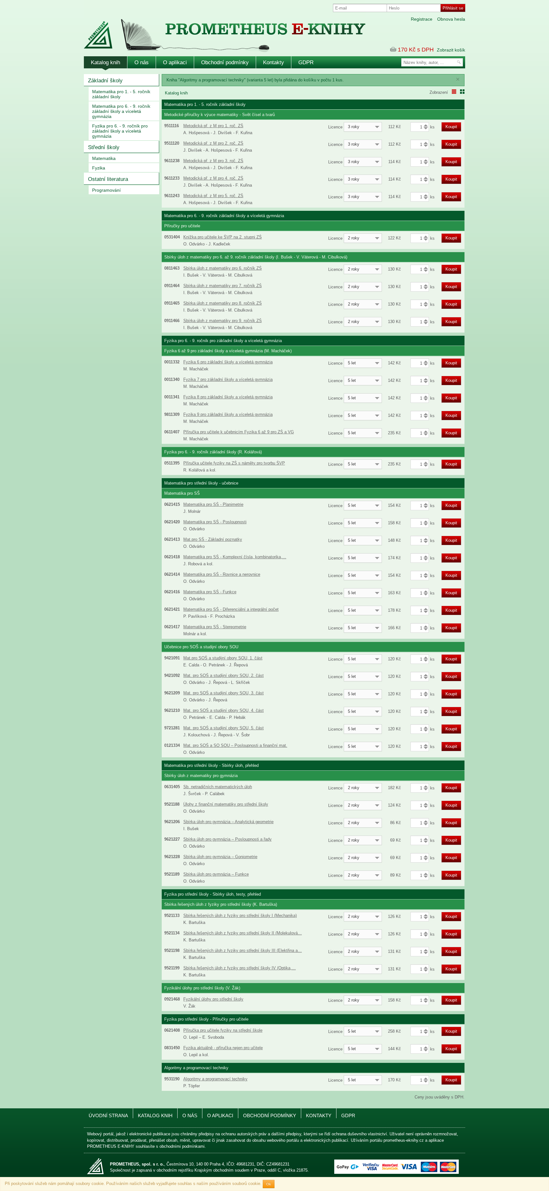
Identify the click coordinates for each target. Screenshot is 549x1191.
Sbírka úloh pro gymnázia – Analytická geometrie (228, 821)
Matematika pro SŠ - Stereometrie (214, 626)
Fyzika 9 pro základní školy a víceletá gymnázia (228, 414)
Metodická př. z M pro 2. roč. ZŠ (213, 143)
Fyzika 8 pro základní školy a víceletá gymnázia (228, 397)
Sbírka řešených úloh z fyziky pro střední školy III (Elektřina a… (242, 950)
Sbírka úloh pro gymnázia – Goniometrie (220, 856)
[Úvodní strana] (211, 31)
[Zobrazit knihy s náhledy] (462, 91)
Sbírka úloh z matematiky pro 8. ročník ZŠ (222, 303)
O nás (141, 62)
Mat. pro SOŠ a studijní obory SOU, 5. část (223, 728)
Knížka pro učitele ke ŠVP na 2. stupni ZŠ (222, 237)
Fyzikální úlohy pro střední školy (213, 999)
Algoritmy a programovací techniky (215, 1079)
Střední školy (103, 147)
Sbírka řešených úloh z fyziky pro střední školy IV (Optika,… (239, 968)
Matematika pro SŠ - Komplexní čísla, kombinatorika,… (234, 556)
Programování (106, 190)
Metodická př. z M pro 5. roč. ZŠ (213, 195)
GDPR (306, 62)
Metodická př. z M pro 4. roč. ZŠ (213, 178)
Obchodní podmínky (225, 62)
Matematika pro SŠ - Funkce (209, 591)
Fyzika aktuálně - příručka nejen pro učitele (223, 1047)
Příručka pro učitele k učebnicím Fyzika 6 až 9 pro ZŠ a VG (238, 432)
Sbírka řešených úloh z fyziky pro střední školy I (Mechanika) (240, 915)
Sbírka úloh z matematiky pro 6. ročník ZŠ (222, 268)
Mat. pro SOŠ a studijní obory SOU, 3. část (223, 693)
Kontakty (273, 62)
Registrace (421, 19)
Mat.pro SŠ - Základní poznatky (212, 539)
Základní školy (105, 81)
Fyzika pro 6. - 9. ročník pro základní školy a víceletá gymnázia (120, 131)
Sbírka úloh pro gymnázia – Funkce (216, 874)
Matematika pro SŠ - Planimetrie (213, 504)
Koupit (451, 126)
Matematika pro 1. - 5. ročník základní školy (121, 94)
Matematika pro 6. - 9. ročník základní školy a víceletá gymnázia (121, 111)
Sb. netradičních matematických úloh (217, 786)
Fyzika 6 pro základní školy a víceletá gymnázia (228, 362)
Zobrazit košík (451, 49)
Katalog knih (105, 62)
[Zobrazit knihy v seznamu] (454, 91)
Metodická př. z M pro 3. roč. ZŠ (213, 160)
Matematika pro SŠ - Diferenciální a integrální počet (231, 609)
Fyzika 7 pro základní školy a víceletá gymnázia (228, 379)
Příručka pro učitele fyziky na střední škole (222, 1030)
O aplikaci (175, 62)
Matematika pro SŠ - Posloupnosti (215, 522)
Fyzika (98, 167)
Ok (268, 1184)
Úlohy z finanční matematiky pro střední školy (225, 804)
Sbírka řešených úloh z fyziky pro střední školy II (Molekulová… (242, 933)
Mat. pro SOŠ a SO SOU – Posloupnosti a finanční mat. (235, 745)
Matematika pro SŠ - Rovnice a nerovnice (221, 574)
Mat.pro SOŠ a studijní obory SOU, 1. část (222, 658)
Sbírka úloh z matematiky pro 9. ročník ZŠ (222, 320)
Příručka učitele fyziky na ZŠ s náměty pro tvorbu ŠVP (234, 463)
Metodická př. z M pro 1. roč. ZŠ (213, 125)
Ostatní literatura (108, 179)
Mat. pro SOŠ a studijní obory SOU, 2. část (223, 675)
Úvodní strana (108, 1115)
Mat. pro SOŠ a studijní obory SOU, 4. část (223, 710)
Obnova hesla (451, 19)
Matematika (104, 158)
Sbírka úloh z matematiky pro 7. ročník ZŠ (222, 285)
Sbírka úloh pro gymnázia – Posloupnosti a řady (227, 839)
